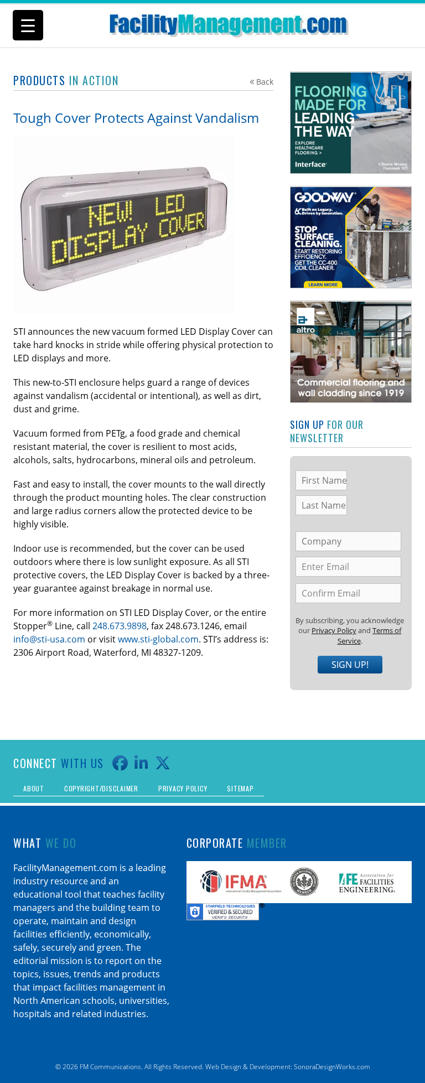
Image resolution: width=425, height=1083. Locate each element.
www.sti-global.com (158, 639)
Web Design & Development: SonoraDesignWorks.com (287, 1066)
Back (264, 81)
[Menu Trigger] (28, 25)
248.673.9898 (119, 626)
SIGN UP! (350, 665)
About (33, 788)
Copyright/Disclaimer (101, 788)
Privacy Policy (334, 630)
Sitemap (240, 788)
